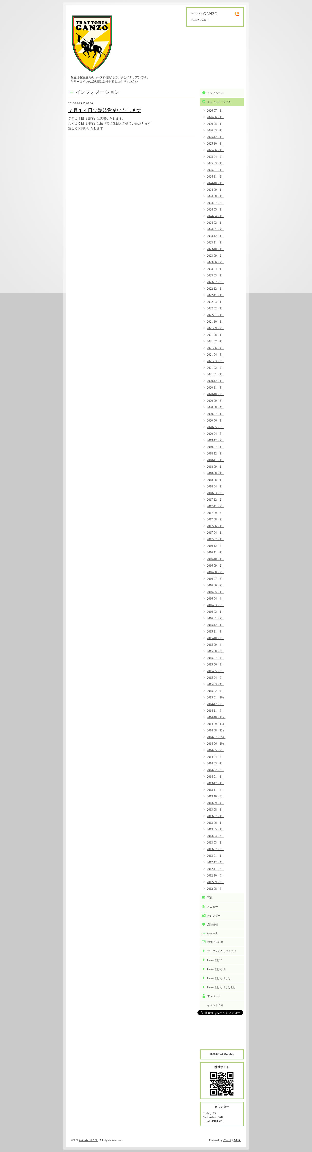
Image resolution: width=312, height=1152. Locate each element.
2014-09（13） (216, 724)
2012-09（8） (215, 882)
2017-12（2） (215, 499)
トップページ (215, 92)
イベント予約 (215, 1005)
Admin (237, 1140)
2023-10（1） (215, 249)
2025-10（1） (215, 143)
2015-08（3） (215, 651)
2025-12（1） (215, 137)
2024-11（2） (215, 176)
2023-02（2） (215, 282)
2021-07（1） (215, 341)
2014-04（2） (215, 757)
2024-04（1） (215, 216)
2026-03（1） (215, 130)
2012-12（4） (215, 862)
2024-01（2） (215, 229)
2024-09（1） (215, 189)
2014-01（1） (215, 776)
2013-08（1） (215, 809)
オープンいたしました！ (222, 951)
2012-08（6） (215, 888)
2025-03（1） (215, 163)
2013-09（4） (215, 803)
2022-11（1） (215, 295)
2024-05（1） (215, 209)
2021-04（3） (215, 354)
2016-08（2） (215, 572)
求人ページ (214, 996)
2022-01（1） (215, 315)
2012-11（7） (215, 869)
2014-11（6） (215, 710)
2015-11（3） (215, 631)
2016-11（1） (215, 552)
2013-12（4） (215, 783)
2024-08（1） (215, 196)
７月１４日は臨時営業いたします (104, 110)
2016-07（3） (215, 579)
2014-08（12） (216, 730)
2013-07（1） (215, 816)
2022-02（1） (215, 308)
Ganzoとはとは (216, 969)
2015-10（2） (215, 638)
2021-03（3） (215, 361)
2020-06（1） (215, 420)
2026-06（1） (215, 117)
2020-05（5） (215, 427)
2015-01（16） (216, 697)
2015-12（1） (215, 625)
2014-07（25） (216, 737)
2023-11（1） (215, 242)
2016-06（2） (215, 585)
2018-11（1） (215, 460)
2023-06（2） (215, 262)
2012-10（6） (215, 875)
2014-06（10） (216, 743)
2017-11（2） (215, 506)
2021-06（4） (215, 348)
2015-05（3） (215, 671)
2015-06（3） (215, 664)
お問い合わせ (215, 942)
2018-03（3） (215, 493)
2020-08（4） (215, 407)
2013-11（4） (215, 790)
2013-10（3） (215, 796)
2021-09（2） (215, 328)
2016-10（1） (215, 559)
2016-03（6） (215, 605)
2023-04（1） (215, 269)
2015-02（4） (215, 691)
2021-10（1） (215, 321)
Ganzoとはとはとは (219, 978)
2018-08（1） (215, 473)
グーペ (227, 1140)
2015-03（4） (215, 684)
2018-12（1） (215, 453)
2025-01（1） (215, 170)
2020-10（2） (215, 394)
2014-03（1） (215, 763)
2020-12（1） (215, 381)
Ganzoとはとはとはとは (221, 987)
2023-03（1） (215, 275)
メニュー (212, 906)
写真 (210, 897)
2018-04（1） (215, 486)
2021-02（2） (215, 368)
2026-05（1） (215, 124)
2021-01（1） (215, 374)
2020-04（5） (215, 433)
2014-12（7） (215, 704)
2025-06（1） (215, 150)
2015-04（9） (215, 677)
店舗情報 (212, 924)
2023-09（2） (215, 255)
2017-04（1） (215, 532)
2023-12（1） (215, 236)
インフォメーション (219, 101)
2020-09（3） (215, 400)
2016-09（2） (215, 565)
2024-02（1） (215, 222)
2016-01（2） (215, 618)
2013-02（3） (215, 849)
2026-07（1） (215, 110)
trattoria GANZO (88, 1140)
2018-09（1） (215, 466)
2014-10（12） (216, 717)
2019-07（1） (215, 447)
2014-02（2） (215, 770)
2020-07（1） (215, 414)
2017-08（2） (215, 519)
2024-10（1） (215, 183)
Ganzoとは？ (215, 960)
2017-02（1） (215, 539)
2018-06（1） (215, 480)
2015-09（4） (215, 644)
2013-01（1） (215, 855)
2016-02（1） (215, 611)
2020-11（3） (215, 387)
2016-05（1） (215, 592)
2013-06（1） (215, 822)
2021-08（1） (215, 335)
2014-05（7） (215, 750)
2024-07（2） (215, 203)
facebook (212, 933)
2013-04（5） (215, 836)
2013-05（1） (215, 829)
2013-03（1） (215, 842)
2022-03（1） (215, 302)
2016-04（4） (215, 598)
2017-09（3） (215, 513)
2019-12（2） (215, 440)
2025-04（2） (215, 157)
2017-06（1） (215, 526)
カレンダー (214, 915)
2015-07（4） (215, 658)
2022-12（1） (215, 288)
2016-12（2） (215, 546)
